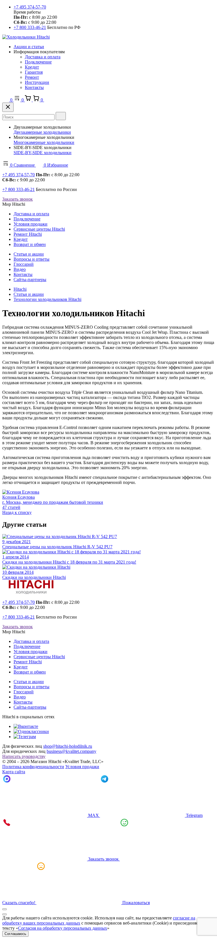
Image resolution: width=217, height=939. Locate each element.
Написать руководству (23, 756)
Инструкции (37, 82)
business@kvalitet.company (71, 751)
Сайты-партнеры (30, 279)
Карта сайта (13, 771)
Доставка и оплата (42, 56)
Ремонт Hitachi (28, 234)
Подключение (38, 62)
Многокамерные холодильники (44, 142)
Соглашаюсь (15, 934)
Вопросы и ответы (31, 259)
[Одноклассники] (31, 731)
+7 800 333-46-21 (30, 27)
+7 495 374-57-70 (30, 7)
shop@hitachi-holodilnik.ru (67, 746)
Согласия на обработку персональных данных (62, 928)
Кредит (32, 67)
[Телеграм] (25, 736)
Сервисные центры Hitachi (39, 229)
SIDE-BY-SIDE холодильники (42, 152)
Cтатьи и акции (29, 254)
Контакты (34, 87)
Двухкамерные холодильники (42, 132)
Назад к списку (17, 512)
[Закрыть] (8, 107)
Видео (20, 269)
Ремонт (32, 77)
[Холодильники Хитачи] (26, 37)
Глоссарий (24, 264)
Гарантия (34, 72)
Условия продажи (30, 224)
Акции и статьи (29, 46)
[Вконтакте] (26, 726)
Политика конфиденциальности (33, 766)
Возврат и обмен (30, 244)
